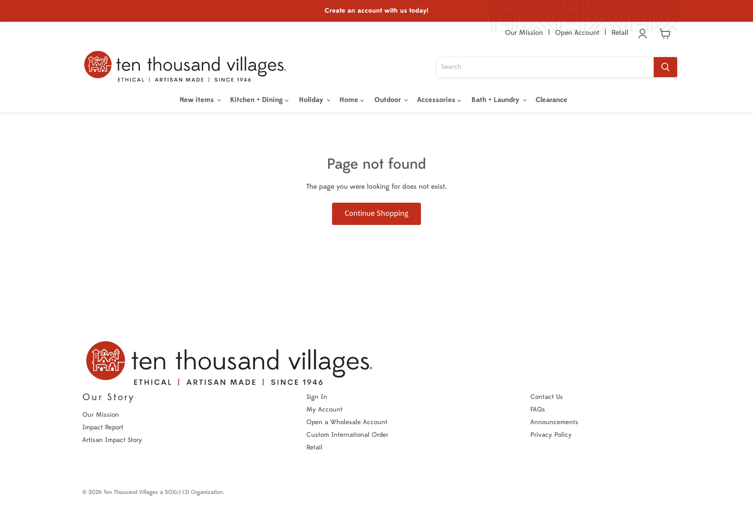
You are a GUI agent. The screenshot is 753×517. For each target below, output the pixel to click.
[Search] (665, 67)
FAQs (537, 409)
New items (198, 99)
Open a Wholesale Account (346, 422)
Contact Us (546, 397)
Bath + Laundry (496, 99)
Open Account (577, 32)
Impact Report (102, 427)
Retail (619, 32)
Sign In (316, 397)
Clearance (551, 99)
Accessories (437, 99)
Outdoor (388, 99)
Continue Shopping (376, 213)
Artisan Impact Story (112, 440)
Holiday (312, 99)
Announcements (554, 422)
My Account (324, 409)
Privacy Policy (551, 435)
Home (349, 99)
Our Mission (524, 32)
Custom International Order (347, 435)
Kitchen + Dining (257, 99)
